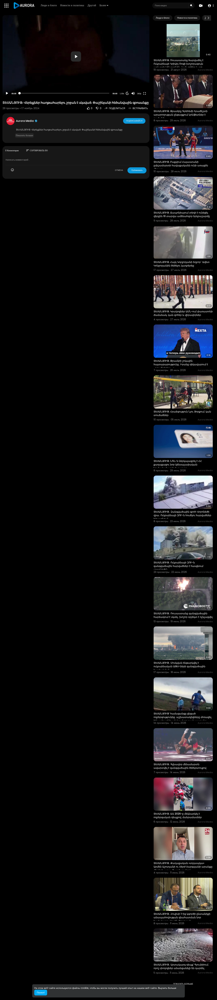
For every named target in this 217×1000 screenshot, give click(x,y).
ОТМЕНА (119, 170)
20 (127, 93)
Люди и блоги (49, 5)
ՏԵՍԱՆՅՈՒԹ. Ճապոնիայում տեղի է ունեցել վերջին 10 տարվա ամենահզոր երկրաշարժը (182, 214)
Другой (91, 5)
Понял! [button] (41, 992)
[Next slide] (208, 18)
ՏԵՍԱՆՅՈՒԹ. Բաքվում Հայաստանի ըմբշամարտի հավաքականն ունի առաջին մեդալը (181, 165)
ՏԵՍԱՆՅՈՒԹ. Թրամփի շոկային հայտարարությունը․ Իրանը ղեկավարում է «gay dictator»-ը (181, 364)
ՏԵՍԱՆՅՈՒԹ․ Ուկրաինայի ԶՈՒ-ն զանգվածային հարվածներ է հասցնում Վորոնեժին (178, 566)
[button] (211, 5)
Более (103, 5)
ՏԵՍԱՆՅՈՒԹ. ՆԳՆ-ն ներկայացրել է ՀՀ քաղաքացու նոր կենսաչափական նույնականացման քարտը (178, 464)
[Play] (7, 93)
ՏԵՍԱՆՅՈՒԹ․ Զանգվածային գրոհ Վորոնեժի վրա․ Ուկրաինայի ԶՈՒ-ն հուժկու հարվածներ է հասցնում (182, 515)
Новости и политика (72, 5)
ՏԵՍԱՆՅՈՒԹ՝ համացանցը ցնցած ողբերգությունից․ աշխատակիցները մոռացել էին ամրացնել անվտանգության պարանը (182, 717)
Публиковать (137, 170)
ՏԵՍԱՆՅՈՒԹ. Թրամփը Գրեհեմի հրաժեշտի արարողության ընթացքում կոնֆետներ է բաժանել (181, 114)
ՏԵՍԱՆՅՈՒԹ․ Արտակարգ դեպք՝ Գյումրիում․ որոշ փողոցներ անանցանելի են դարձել (181, 966)
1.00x (122, 94)
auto (138, 85)
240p (138, 80)
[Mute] (133, 93)
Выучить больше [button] (167, 988)
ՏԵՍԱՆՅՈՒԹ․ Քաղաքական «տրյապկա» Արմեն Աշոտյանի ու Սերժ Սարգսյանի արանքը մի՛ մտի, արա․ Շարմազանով (183, 866)
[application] (76, 56)
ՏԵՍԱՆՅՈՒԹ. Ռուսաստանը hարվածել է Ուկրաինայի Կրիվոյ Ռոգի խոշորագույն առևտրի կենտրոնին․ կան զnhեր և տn (178, 64)
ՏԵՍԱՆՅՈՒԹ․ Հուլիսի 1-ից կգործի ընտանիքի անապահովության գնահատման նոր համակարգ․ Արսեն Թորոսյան (182, 917)
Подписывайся (134, 120)
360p (139, 94)
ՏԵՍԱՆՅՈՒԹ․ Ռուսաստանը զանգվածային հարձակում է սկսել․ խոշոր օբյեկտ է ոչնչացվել (183, 615)
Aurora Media (25, 121)
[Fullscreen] (144, 93)
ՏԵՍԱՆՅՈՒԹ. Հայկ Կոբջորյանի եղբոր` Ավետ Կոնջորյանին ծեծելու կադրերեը (182, 263)
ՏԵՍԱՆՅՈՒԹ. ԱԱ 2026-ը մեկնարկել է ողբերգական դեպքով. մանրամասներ (178, 815)
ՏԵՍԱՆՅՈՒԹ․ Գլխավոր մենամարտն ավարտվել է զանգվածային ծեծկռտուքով (180, 766)
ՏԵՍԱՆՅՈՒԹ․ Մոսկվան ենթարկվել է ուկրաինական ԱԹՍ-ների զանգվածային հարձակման (179, 666)
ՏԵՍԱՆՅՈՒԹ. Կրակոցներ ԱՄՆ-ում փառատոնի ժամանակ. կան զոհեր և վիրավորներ (183, 313)
